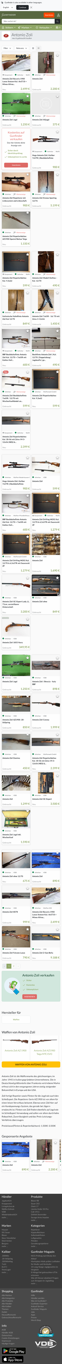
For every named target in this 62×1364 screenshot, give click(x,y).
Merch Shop (36, 1320)
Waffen (16, 1019)
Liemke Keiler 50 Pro (39, 1209)
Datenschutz (7, 1335)
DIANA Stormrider (38, 1214)
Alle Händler (7, 1303)
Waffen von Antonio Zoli (18, 1032)
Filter (6, 48)
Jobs (33, 1312)
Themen (5, 1309)
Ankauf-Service (37, 1306)
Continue (22, 7)
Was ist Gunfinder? (38, 1301)
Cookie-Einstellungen (10, 1338)
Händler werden (37, 1298)
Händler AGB (7, 1332)
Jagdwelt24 (7, 1201)
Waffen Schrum (8, 1209)
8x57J (4, 1267)
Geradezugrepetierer (39, 1243)
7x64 (4, 1264)
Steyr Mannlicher (9, 1238)
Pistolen (34, 1241)
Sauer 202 (35, 1203)
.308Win (5, 1256)
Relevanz (20, 48)
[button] (57, 15)
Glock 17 (34, 1206)
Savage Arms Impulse (40, 1217)
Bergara (5, 1243)
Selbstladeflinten (38, 1235)
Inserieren (49, 15)
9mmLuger (6, 1269)
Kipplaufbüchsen (38, 1232)
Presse (34, 1317)
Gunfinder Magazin (39, 1309)
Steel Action (7, 1241)
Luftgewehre (36, 1238)
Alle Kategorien (8, 1298)
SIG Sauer (6, 1232)
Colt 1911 (35, 1212)
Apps (33, 1315)
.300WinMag (7, 1261)
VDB (4, 1212)
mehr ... (5, 1217)
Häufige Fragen (8, 1343)
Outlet (4, 1312)
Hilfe (33, 1295)
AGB (4, 1330)
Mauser (5, 1230)
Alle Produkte (7, 1301)
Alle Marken (7, 1295)
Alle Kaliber (6, 1306)
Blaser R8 (35, 1201)
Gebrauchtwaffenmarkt (11, 1317)
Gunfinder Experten (39, 1303)
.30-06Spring (7, 1258)
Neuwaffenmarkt (9, 1315)
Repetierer (35, 1230)
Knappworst (7, 1203)
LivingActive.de (8, 1206)
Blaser (4, 1235)
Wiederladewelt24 (9, 1214)
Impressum (6, 1341)
